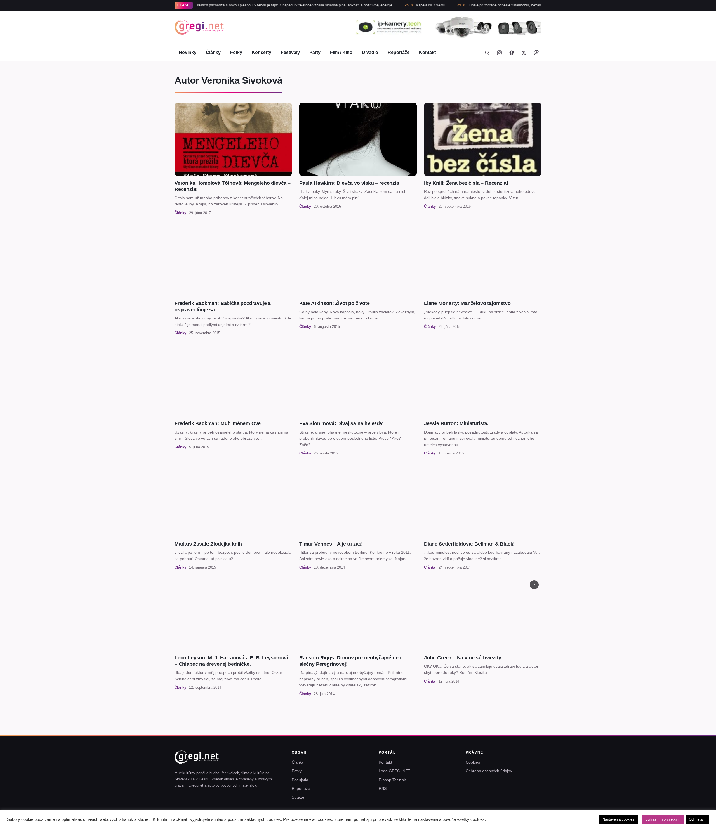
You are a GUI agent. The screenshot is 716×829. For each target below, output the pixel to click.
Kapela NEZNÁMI (403, 5)
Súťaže (298, 797)
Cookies (473, 762)
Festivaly (290, 52)
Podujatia (300, 780)
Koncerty (261, 52)
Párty (315, 52)
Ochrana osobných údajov (489, 771)
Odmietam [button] (697, 819)
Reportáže (398, 52)
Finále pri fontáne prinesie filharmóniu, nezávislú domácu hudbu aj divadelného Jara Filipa (513, 5)
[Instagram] (499, 52)
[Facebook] (511, 52)
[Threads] (536, 52)
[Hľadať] (487, 52)
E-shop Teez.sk (392, 780)
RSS (383, 788)
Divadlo (370, 52)
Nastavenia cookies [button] (618, 819)
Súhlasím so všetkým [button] (663, 819)
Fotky (236, 52)
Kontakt (427, 52)
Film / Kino (341, 52)
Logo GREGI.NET (394, 771)
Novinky (187, 52)
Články (213, 52)
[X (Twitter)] (524, 52)
